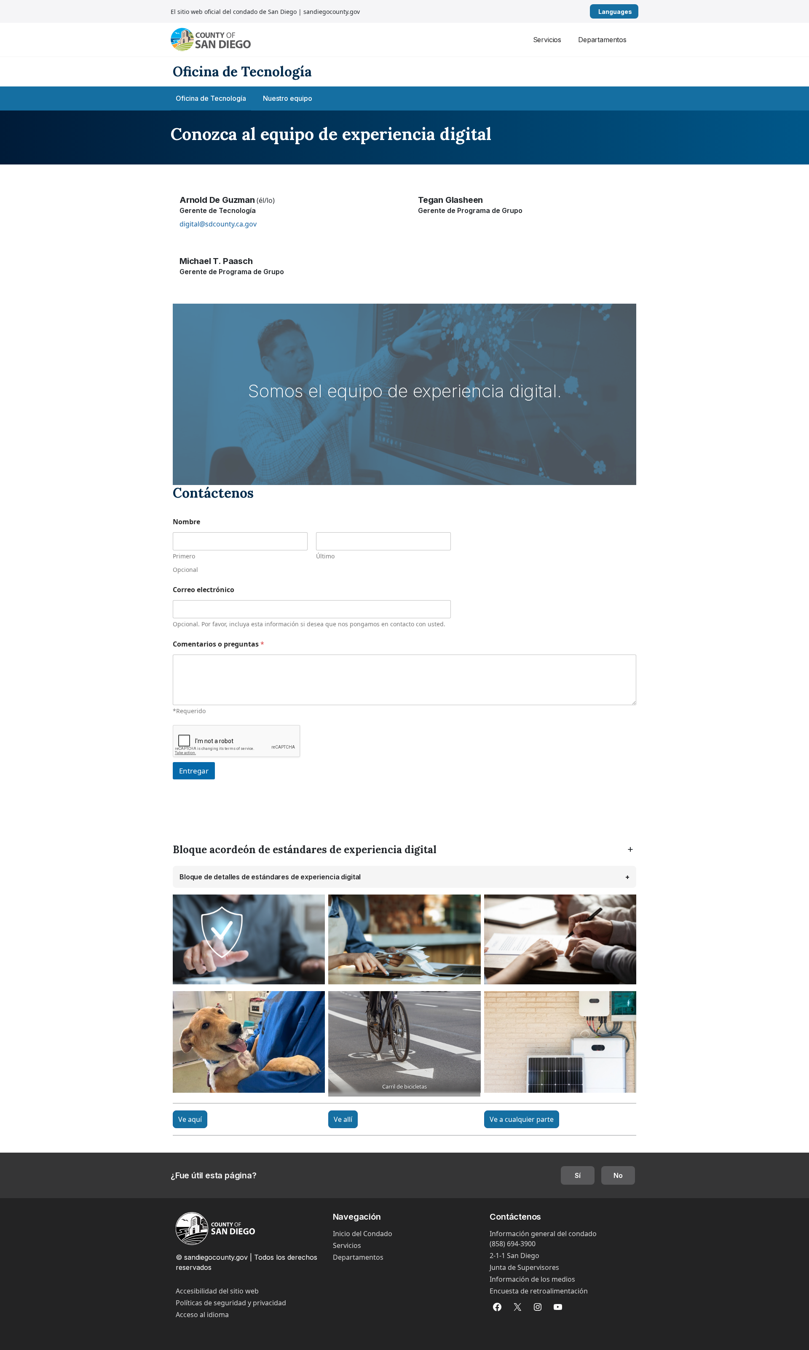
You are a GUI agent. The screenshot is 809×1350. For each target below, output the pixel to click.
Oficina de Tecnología (211, 98)
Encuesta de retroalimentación (539, 1291)
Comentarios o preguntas (218, 644)
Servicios (547, 39)
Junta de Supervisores (524, 1267)
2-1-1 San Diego (514, 1255)
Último (325, 556)
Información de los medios (532, 1279)
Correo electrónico (203, 590)
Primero (184, 556)
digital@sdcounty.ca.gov (218, 224)
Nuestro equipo (287, 98)
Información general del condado (543, 1233)
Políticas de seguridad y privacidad (231, 1302)
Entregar (194, 771)
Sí (578, 1175)
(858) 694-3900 (513, 1243)
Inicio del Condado (362, 1233)
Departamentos (602, 39)
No (618, 1175)
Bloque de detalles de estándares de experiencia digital (270, 877)
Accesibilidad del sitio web (217, 1291)
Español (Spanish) (635, 11)
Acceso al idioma (202, 1314)
